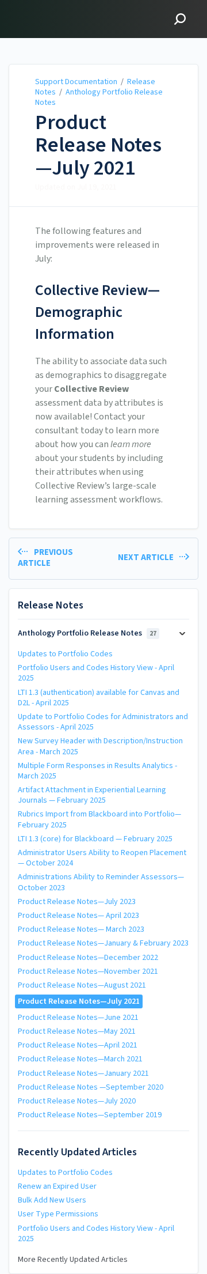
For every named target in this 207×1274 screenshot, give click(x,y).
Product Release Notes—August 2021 (82, 985)
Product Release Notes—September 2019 (90, 1115)
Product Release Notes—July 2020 (77, 1101)
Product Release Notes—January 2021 (83, 1073)
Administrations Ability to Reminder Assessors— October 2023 (101, 882)
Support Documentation (76, 82)
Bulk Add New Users (52, 1200)
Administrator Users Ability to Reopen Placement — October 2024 (102, 858)
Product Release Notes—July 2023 (77, 902)
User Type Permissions (58, 1214)
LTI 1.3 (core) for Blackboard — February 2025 (95, 839)
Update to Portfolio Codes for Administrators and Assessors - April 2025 (103, 722)
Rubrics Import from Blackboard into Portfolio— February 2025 (99, 819)
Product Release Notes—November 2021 (88, 971)
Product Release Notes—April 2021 (77, 1045)
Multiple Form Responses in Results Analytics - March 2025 (97, 771)
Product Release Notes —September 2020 (90, 1087)
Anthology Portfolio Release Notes (99, 97)
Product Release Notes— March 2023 (81, 929)
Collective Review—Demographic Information (97, 312)
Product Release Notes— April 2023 (78, 915)
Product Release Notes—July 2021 (98, 145)
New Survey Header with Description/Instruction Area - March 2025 (100, 746)
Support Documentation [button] (65, 6)
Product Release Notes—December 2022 (88, 957)
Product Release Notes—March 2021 (80, 1059)
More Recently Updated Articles (73, 1259)
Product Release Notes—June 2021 (78, 1017)
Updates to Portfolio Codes (65, 654)
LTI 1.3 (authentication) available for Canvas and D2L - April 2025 (98, 698)
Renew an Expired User (57, 1186)
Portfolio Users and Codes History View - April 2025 (96, 673)
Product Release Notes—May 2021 (77, 1031)
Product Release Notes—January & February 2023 (103, 943)
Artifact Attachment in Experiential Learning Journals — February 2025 (92, 795)
